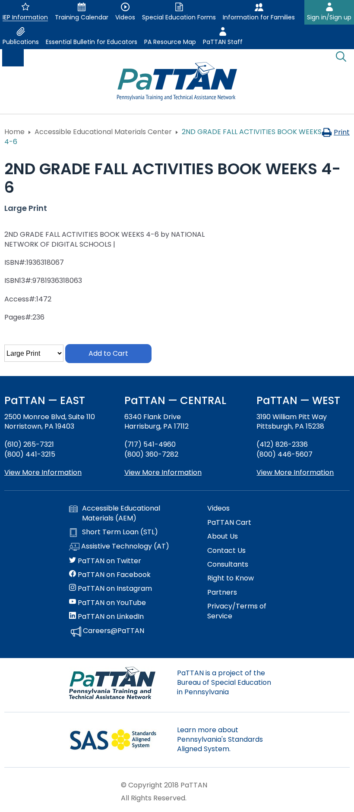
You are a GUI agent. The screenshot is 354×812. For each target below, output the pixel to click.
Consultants (227, 564)
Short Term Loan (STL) (120, 532)
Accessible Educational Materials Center (103, 132)
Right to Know (230, 578)
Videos (218, 508)
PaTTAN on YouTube (111, 603)
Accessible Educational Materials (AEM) (121, 513)
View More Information (43, 472)
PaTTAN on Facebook (113, 575)
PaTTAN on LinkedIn (110, 616)
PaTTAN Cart (229, 522)
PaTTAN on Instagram (114, 588)
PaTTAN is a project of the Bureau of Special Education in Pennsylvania (224, 682)
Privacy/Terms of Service (236, 611)
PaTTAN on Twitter (108, 561)
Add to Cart (108, 353)
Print (342, 132)
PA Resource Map (170, 42)
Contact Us (226, 550)
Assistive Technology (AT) (124, 546)
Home (14, 132)
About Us (222, 536)
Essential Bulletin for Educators (91, 42)
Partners (222, 592)
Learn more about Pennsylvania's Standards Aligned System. (220, 739)
